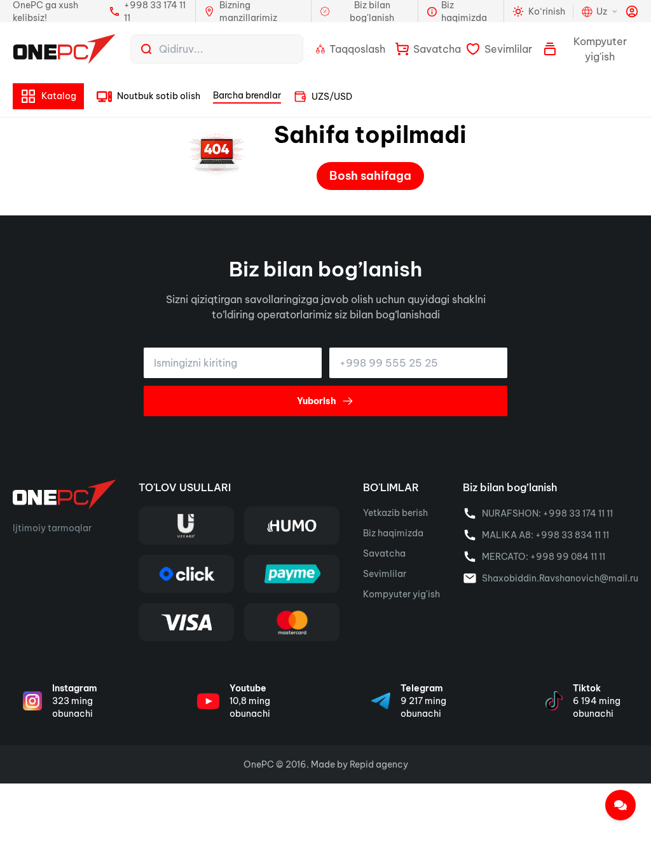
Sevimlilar (384, 574)
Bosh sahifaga (370, 175)
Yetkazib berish (395, 513)
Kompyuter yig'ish (401, 594)
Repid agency (379, 764)
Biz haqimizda (393, 533)
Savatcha (384, 553)
